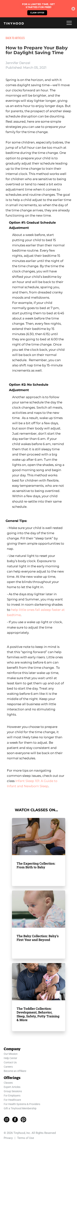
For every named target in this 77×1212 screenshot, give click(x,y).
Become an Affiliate (15, 1070)
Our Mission (11, 1053)
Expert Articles (12, 1086)
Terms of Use (25, 1138)
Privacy (8, 1138)
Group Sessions (13, 1091)
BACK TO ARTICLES (15, 38)
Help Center (10, 1058)
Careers (8, 1066)
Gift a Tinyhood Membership (20, 1108)
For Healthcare (12, 1099)
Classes (8, 1082)
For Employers (12, 1095)
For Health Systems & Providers (22, 1104)
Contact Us (10, 1062)
